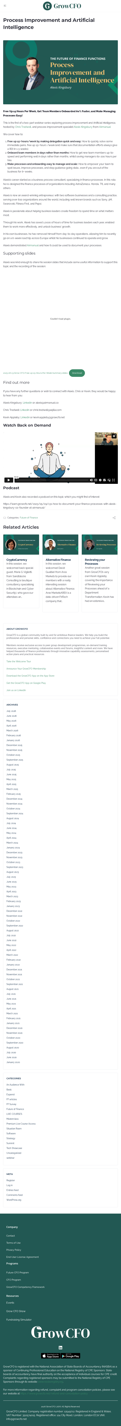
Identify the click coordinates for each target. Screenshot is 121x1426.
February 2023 (13, 901)
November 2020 (14, 1033)
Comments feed (14, 1195)
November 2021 (14, 974)
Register (10, 1180)
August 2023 (12, 872)
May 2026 (11, 721)
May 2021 (11, 1003)
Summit (10, 1143)
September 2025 (14, 760)
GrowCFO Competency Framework (25, 1287)
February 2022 (13, 960)
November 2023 (14, 857)
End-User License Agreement (22, 1257)
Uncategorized (13, 1153)
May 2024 (11, 833)
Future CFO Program (17, 1272)
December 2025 (14, 745)
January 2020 (13, 1062)
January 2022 (13, 964)
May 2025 (11, 779)
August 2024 (12, 818)
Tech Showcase (14, 1148)
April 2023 (11, 891)
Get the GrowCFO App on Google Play (26, 683)
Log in (9, 1185)
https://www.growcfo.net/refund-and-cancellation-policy (54, 1393)
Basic (9, 1089)
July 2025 (11, 769)
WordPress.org (13, 1200)
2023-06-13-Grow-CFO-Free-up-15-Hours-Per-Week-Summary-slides (35, 373)
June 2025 (11, 774)
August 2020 (12, 1047)
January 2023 (13, 906)
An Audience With (15, 1084)
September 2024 (14, 813)
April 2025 (11, 784)
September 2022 (14, 925)
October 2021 (13, 979)
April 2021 (11, 1008)
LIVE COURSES (14, 1114)
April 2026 (11, 725)
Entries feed (12, 1190)
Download (77, 373)
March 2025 (12, 789)
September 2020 (14, 1042)
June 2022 (11, 940)
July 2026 (11, 711)
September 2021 (14, 984)
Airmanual (105, 126)
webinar (10, 1158)
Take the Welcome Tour (18, 661)
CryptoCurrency (16, 559)
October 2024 (13, 808)
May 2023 (11, 886)
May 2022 (11, 945)
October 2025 (13, 755)
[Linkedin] (60, 1347)
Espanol (10, 1094)
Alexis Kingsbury (83, 126)
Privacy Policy (13, 1250)
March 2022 (12, 955)
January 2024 (13, 847)
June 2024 (11, 828)
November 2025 (14, 750)
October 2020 (13, 1038)
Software (10, 1133)
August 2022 (12, 930)
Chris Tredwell (23, 126)
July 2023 (11, 877)
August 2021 (12, 989)
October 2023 (13, 862)
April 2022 (11, 950)
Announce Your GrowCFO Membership (26, 668)
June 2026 (11, 716)
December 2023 (14, 852)
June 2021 (11, 999)
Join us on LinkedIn (16, 690)
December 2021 (14, 969)
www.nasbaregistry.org (50, 1381)
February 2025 (13, 794)
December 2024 (14, 799)
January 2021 (12, 1023)
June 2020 (11, 1057)
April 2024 (11, 838)
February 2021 (13, 1018)
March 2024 (12, 842)
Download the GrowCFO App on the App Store (30, 676)
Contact (10, 1235)
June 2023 (11, 881)
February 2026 (13, 735)
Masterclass (12, 1119)
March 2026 (12, 730)
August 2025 (12, 764)
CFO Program (13, 1279)
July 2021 (11, 994)
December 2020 (14, 1028)
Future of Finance (29, 517)
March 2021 (12, 1013)
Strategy (10, 1138)
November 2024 (14, 803)
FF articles (11, 1099)
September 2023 (14, 867)
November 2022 (14, 916)
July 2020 (11, 1052)
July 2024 (11, 823)
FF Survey (11, 1104)
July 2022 (11, 935)
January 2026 (13, 740)
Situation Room (14, 1128)
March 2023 (12, 896)
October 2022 (13, 921)
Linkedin (27, 402)
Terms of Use (13, 1242)
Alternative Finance (58, 559)
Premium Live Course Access (21, 1123)
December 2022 (14, 911)
